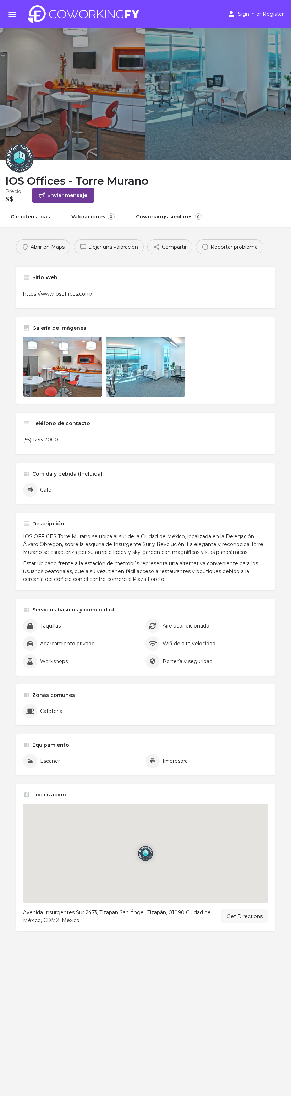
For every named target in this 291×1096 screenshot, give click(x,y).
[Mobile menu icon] (12, 14)
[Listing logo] (19, 158)
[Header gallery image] (73, 80)
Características (30, 216)
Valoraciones (91, 216)
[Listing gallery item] (62, 366)
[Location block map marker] (145, 853)
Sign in (246, 14)
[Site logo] (85, 14)
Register (273, 14)
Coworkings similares (168, 216)
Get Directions (245, 916)
